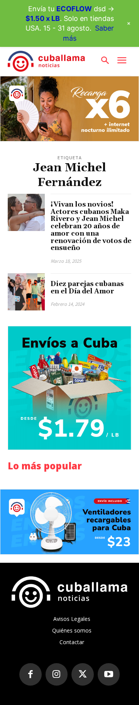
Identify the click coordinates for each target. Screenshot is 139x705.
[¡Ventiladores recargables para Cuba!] (69, 522)
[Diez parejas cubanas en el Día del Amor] (26, 291)
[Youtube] (109, 674)
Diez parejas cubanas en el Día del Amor (87, 288)
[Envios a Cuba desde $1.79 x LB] (69, 388)
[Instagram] (57, 674)
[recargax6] (69, 108)
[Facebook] (30, 674)
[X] (82, 674)
